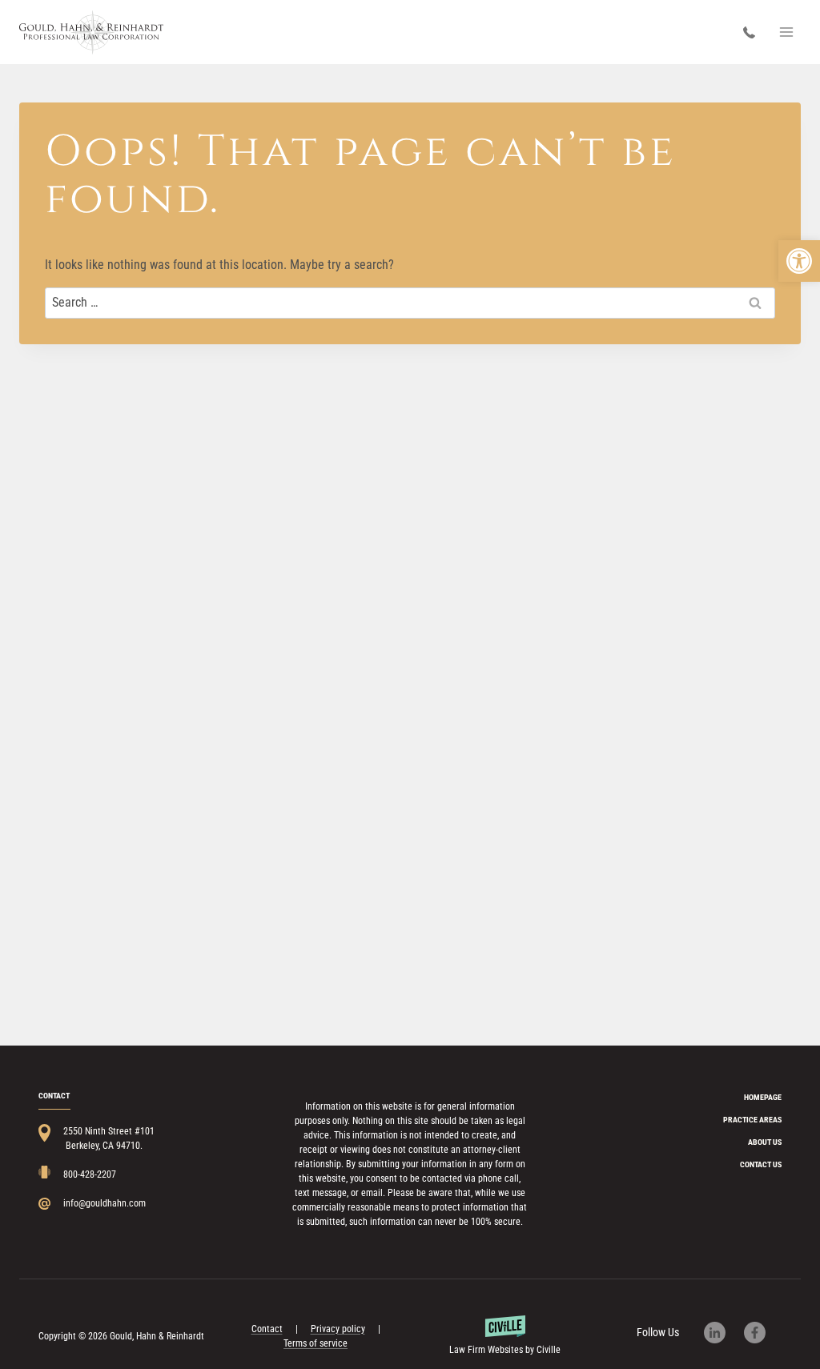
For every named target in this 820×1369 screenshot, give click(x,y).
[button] (799, 261)
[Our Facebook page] (763, 1332)
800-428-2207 (753, 32)
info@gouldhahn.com (104, 1203)
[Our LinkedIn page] (723, 1332)
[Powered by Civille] (504, 1336)
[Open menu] (786, 31)
